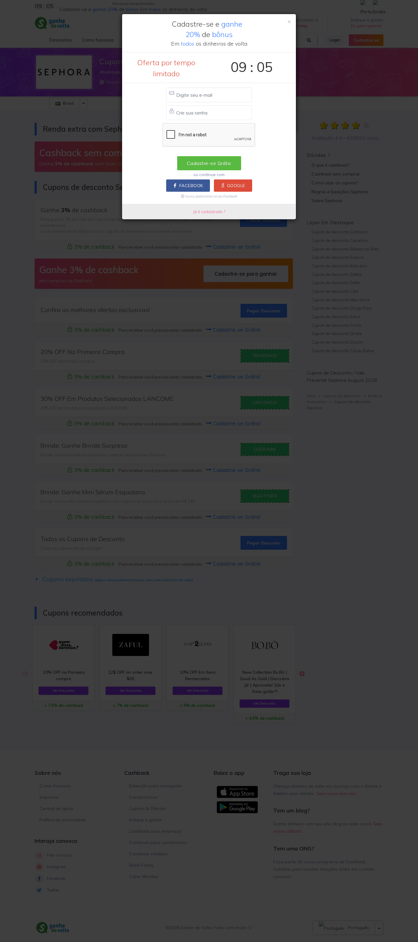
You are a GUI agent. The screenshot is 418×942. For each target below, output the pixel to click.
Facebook (191, 185)
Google (236, 185)
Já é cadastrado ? (209, 211)
